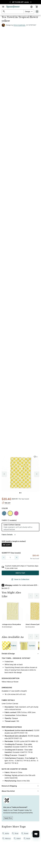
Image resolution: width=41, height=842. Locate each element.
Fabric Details (9, 534)
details (26, 2)
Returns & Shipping (20, 786)
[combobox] (29, 11)
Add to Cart (20, 573)
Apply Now (8, 818)
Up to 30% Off (18, 2)
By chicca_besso (30, 627)
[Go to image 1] (19, 492)
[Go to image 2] (21, 492)
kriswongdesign (19, 25)
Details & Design (20, 653)
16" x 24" (6, 545)
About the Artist (20, 791)
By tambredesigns (7, 627)
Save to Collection (20, 579)
